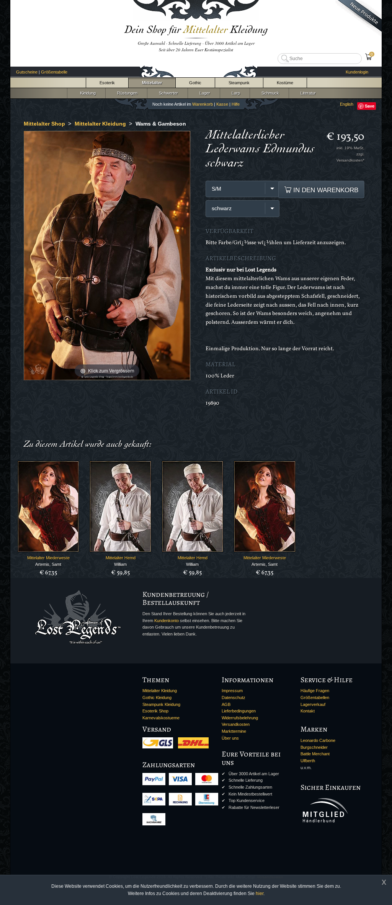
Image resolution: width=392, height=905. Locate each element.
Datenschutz (233, 697)
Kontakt (308, 711)
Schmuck (269, 93)
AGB (226, 704)
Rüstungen (126, 93)
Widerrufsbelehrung (240, 718)
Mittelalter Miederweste (48, 557)
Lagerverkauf (313, 704)
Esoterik (107, 82)
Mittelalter (152, 82)
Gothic (195, 82)
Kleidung (86, 93)
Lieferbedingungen (239, 711)
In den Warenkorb (324, 189)
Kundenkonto (166, 620)
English (346, 104)
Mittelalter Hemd (121, 557)
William (120, 564)
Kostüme (285, 82)
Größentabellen (315, 697)
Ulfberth (308, 760)
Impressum (232, 690)
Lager (203, 93)
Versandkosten (236, 724)
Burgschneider (314, 747)
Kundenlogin (357, 72)
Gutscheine (27, 72)
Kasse (222, 104)
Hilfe (236, 104)
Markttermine (234, 731)
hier (259, 893)
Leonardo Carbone (318, 740)
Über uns (230, 738)
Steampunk (239, 82)
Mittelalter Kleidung (159, 690)
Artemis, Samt (48, 564)
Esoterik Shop (155, 711)
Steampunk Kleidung (161, 704)
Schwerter (167, 93)
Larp (234, 93)
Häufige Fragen (315, 690)
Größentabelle (54, 72)
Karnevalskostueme (161, 718)
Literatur (307, 93)
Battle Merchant (315, 753)
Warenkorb (202, 104)
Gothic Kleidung (157, 697)
